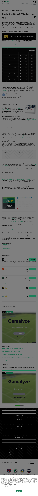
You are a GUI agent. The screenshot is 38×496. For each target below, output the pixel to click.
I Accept (18, 491)
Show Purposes (18, 494)
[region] (19, 485)
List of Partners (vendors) (5, 488)
